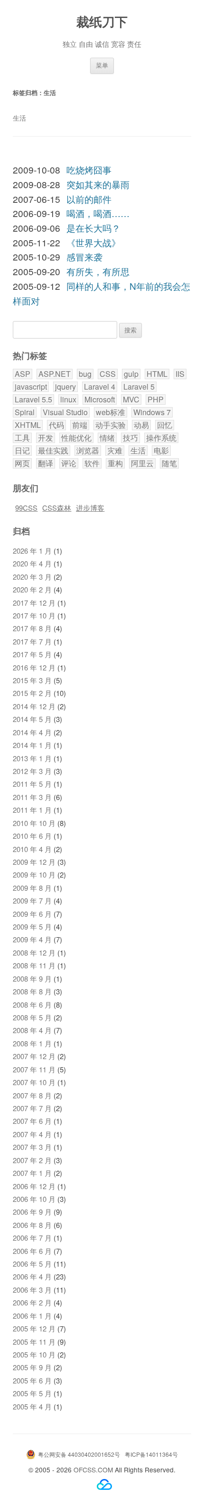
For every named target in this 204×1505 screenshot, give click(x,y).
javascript (31, 387)
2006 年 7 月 (32, 1238)
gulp (131, 374)
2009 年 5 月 (32, 926)
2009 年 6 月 (32, 914)
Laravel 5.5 (33, 399)
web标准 (110, 412)
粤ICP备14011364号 (151, 1454)
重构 (115, 463)
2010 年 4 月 (32, 849)
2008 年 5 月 (32, 1017)
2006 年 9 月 (32, 1212)
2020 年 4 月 (32, 563)
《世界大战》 (93, 242)
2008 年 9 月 (32, 978)
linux (68, 399)
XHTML (28, 425)
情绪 (107, 438)
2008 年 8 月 (32, 991)
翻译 (45, 463)
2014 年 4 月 (32, 732)
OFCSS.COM (93, 1469)
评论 (68, 463)
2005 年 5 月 (32, 1393)
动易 (141, 425)
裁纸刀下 (102, 21)
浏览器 (87, 450)
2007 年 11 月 (34, 1069)
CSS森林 (56, 508)
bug (85, 374)
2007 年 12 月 (34, 1056)
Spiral (25, 412)
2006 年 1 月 (32, 1316)
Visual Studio (65, 412)
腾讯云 (104, 1484)
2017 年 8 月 (32, 628)
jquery (65, 387)
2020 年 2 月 (32, 589)
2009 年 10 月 (34, 874)
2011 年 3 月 (32, 797)
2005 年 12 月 (34, 1328)
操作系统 (161, 438)
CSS (108, 374)
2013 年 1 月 (32, 758)
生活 (138, 450)
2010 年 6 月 (32, 836)
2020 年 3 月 (32, 577)
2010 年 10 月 (34, 823)
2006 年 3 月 (32, 1290)
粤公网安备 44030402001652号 (79, 1454)
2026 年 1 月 (32, 551)
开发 (45, 438)
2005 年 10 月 (34, 1354)
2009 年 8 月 (32, 888)
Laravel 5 (139, 387)
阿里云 (142, 463)
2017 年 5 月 (32, 654)
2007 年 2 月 (32, 1160)
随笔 (169, 463)
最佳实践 (53, 450)
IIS (180, 374)
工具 (22, 438)
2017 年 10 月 (34, 615)
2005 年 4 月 (32, 1406)
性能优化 (76, 438)
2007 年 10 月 (34, 1082)
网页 (22, 463)
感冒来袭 (84, 256)
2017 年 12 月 (34, 603)
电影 (161, 450)
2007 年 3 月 (32, 1147)
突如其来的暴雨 (98, 184)
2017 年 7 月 (32, 641)
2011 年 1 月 (32, 810)
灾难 (114, 450)
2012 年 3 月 (32, 771)
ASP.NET (54, 374)
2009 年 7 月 (32, 900)
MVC (131, 399)
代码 (56, 425)
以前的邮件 (88, 198)
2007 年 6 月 (32, 1121)
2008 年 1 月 (32, 1043)
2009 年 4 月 (32, 939)
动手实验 (110, 425)
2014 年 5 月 (32, 719)
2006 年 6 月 (32, 1251)
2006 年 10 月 (34, 1199)
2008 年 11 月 (34, 965)
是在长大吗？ (93, 227)
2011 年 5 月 (32, 784)
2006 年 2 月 (32, 1302)
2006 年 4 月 (32, 1276)
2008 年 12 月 (34, 952)
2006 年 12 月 (34, 1186)
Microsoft (99, 399)
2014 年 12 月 (34, 706)
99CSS (26, 508)
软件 (92, 463)
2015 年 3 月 (32, 680)
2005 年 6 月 (32, 1380)
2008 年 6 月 (32, 1004)
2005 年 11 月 (34, 1342)
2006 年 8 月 (32, 1225)
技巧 (130, 438)
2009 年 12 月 (34, 862)
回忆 (164, 425)
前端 (79, 425)
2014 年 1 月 (32, 745)
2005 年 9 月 (32, 1367)
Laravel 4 (99, 387)
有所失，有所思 (98, 271)
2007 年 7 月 (32, 1108)
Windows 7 (152, 412)
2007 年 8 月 (32, 1095)
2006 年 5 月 (32, 1264)
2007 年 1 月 (32, 1173)
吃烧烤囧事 (88, 169)
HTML (157, 374)
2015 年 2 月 (32, 693)
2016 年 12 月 (34, 667)
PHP (156, 399)
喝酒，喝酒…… (98, 213)
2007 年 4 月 (32, 1134)
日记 (22, 450)
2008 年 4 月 (32, 1030)
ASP (22, 374)
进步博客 (90, 508)
